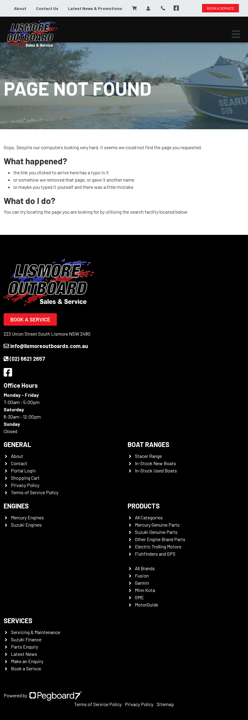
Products (144, 506)
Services (18, 620)
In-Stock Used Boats (156, 470)
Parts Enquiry (24, 646)
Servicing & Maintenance (35, 632)
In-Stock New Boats (155, 463)
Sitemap (165, 704)
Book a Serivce (26, 668)
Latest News (24, 654)
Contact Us (47, 8)
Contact (19, 463)
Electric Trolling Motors (158, 546)
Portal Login (23, 470)
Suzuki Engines (26, 525)
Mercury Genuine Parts (157, 525)
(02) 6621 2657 (27, 358)
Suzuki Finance (26, 639)
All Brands (145, 568)
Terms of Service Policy (34, 492)
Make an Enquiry (27, 661)
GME (139, 597)
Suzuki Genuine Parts (156, 532)
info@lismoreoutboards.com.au (49, 346)
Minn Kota (145, 590)
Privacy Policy (25, 485)
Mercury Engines (27, 517)
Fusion (142, 575)
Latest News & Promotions (95, 8)
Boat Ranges (148, 444)
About (20, 8)
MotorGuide (146, 604)
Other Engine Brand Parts (160, 539)
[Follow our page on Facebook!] (176, 8)
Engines (16, 506)
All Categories (149, 517)
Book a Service (30, 319)
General (17, 444)
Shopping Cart (25, 478)
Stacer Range (148, 456)
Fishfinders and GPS (155, 554)
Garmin (142, 583)
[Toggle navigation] (235, 34)
